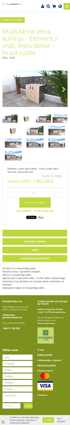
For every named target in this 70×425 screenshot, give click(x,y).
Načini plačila (44, 354)
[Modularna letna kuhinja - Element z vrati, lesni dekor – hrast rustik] (13, 130)
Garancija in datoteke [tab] (35, 258)
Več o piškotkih (61, 420)
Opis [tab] (35, 233)
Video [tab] (34, 249)
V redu (48, 419)
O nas (40, 349)
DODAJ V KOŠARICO (35, 202)
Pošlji (28, 405)
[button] (63, 89)
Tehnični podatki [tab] (35, 241)
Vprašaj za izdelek (52, 175)
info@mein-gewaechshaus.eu (12, 316)
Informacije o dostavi (49, 360)
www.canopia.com (46, 323)
